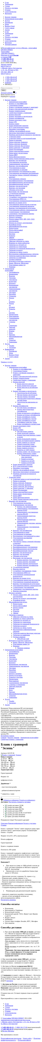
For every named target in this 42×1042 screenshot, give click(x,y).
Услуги (7, 21)
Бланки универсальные (17, 111)
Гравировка (13, 342)
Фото (11, 333)
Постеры (12, 234)
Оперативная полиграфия (14, 19)
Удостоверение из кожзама (18, 169)
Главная (3, 737)
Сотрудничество (10, 12)
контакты (9, 981)
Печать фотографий (16, 230)
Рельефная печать (15, 224)
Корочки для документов (17, 160)
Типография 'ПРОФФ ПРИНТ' (13, 1018)
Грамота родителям (28, 463)
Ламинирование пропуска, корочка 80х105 (26, 520)
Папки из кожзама (15, 140)
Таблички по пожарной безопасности (22, 248)
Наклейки (12, 294)
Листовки (12, 292)
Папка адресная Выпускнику (19, 151)
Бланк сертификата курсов (26, 420)
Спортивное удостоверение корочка (21, 213)
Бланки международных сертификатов (25, 410)
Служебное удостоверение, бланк (20, 197)
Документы (13, 280)
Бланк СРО (13, 122)
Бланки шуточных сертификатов (28, 415)
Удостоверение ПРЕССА (17, 199)
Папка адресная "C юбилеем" (19, 147)
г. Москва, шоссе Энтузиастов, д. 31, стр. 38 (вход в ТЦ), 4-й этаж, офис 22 (11, 70)
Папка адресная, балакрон (18, 144)
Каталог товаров (10, 17)
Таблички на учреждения (18, 247)
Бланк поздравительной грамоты (28, 441)
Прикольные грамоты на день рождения (29, 456)
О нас (7, 2)
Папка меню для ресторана (18, 153)
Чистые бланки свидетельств (27, 395)
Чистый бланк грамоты (25, 431)
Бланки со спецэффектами (18, 103)
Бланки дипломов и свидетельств (20, 116)
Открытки (12, 296)
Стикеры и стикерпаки (17, 684)
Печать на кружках (15, 675)
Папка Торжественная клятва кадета (21, 158)
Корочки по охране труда (18, 202)
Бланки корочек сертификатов (27, 565)
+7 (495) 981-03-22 (7, 59)
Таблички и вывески (16, 239)
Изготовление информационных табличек (24, 254)
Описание (4, 823)
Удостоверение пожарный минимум (21, 206)
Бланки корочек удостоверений (28, 560)
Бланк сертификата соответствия (28, 424)
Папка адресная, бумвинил (18, 142)
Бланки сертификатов (16, 118)
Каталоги (12, 283)
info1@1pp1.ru (6, 66)
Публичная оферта (24, 1040)
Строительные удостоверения (19, 212)
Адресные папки (15, 136)
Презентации (13, 314)
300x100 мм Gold (23, 639)
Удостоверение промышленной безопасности (25, 201)
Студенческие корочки (17, 193)
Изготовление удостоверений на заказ (22, 171)
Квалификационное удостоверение (21, 180)
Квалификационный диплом (19, 184)
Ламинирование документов (19, 164)
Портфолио (9, 22)
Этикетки (12, 340)
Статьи (7, 6)
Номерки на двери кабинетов (19, 243)
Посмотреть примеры (8, 900)
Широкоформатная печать (18, 226)
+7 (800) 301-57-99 (7, 61)
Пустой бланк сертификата (26, 408)
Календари (13, 281)
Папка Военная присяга (17, 157)
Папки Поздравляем (16, 149)
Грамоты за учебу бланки (26, 450)
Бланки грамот (14, 124)
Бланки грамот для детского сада (28, 452)
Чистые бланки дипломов (26, 397)
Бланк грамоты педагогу (25, 448)
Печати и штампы (15, 217)
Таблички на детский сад (18, 245)
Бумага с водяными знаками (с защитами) (23, 107)
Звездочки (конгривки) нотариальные (22, 133)
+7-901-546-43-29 (11, 77)
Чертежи (12, 335)
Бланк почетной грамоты (26, 433)
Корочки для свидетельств (18, 186)
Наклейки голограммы (17, 129)
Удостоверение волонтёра (18, 162)
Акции (7, 30)
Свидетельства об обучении (26, 393)
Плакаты (12, 236)
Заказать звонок (6, 64)
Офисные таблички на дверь (19, 241)
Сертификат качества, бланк (27, 422)
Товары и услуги (7, 362)
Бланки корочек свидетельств (27, 563)
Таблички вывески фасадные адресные (22, 256)
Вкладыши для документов (18, 191)
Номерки (12, 267)
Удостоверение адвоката (17, 179)
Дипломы (12, 278)
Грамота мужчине (27, 459)
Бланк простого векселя (25, 384)
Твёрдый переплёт (12, 328)
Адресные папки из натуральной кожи (22, 138)
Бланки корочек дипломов (26, 562)
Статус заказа (9, 28)
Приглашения (14, 316)
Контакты (8, 13)
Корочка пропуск (15, 195)
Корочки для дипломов (17, 188)
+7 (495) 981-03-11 (7, 1029)
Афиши (11, 237)
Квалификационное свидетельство (21, 182)
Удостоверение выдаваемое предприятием (23, 173)
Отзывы (7, 10)
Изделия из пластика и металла (20, 261)
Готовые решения (15, 259)
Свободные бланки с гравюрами (20, 113)
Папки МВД (13, 155)
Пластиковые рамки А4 (17, 265)
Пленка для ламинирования (26, 507)
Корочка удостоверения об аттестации (22, 208)
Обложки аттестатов (16, 190)
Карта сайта (27, 1038)
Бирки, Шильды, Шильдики (19, 263)
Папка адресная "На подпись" (19, 146)
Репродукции (13, 228)
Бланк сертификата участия (26, 419)
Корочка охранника (16, 215)
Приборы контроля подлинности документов (25, 135)
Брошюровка (13, 274)
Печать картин (14, 232)
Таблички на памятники (17, 258)
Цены (7, 24)
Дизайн (11, 346)
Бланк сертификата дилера (26, 417)
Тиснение (12, 347)
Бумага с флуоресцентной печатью (21, 109)
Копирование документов (13, 286)
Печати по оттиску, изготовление (20, 223)
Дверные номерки (23, 648)
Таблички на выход (16, 250)
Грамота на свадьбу (28, 461)
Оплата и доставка (11, 8)
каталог (12, 96)
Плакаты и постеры (16, 677)
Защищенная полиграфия (18, 102)
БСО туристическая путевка (19, 127)
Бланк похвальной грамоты (26, 439)
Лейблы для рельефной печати (19, 131)
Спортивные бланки (16, 105)
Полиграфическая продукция (11, 1038)
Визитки (12, 276)
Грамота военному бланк (25, 444)
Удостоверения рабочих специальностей (23, 210)
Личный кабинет (11, 44)
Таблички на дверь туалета (18, 252)
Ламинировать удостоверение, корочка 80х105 (27, 513)
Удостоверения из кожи (17, 168)
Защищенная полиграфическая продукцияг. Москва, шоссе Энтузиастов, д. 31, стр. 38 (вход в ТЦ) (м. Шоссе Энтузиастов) (20, 1022)
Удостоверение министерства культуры (22, 204)
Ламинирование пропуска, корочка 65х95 (26, 517)
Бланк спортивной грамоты (26, 446)
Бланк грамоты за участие (26, 442)
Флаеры (11, 331)
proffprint (8, 82)
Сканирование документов (14, 319)
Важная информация (15, 823)
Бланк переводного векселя (26, 385)
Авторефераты (14, 272)
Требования (9, 4)
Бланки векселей (15, 114)
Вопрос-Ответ (10, 26)
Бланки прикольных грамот (26, 453)
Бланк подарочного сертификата (28, 413)
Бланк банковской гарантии (18, 125)
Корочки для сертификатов (18, 166)
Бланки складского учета (17, 120)
